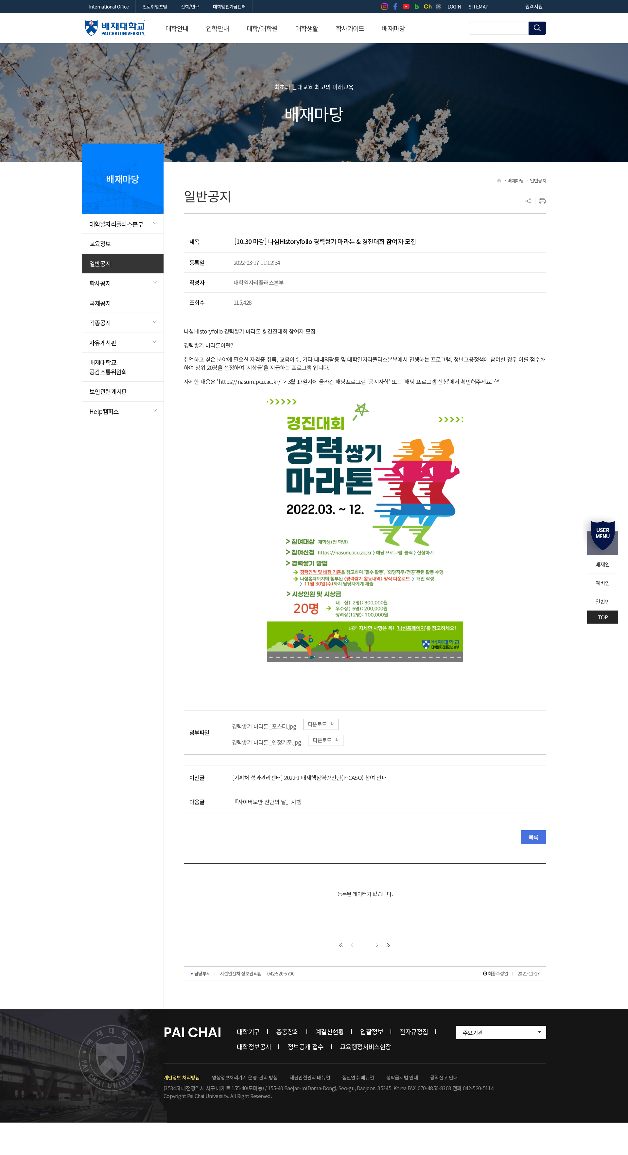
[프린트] (542, 201)
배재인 (603, 564)
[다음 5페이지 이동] (377, 945)
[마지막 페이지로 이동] (388, 945)
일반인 (603, 601)
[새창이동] (384, 6)
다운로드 (317, 724)
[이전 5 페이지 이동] (352, 945)
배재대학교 (115, 28)
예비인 (603, 583)
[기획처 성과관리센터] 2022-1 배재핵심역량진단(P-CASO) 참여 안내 (309, 777)
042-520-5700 (280, 973)
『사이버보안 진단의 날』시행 (266, 802)
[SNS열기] (528, 201)
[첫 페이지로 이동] (340, 945)
